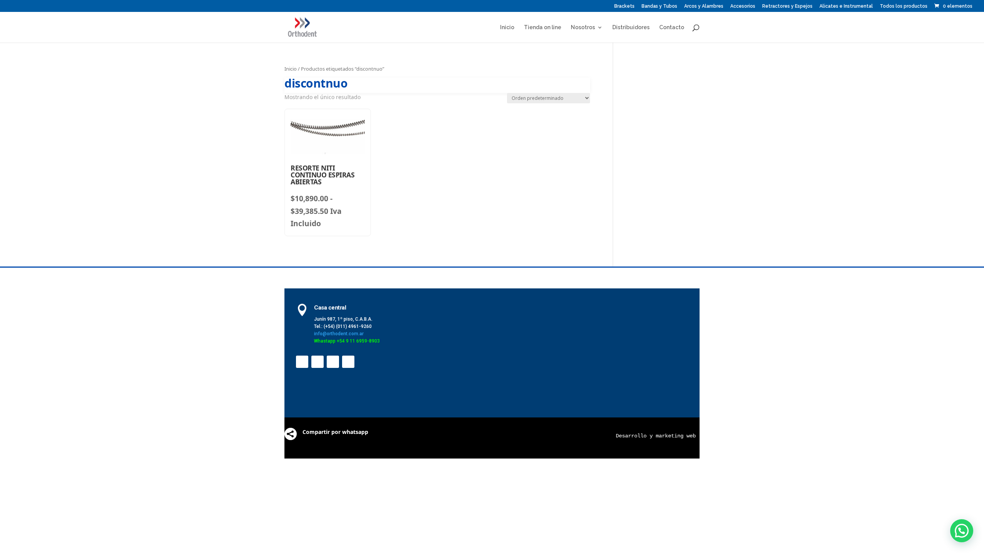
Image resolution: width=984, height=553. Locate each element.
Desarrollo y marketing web (656, 436)
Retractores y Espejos (787, 6)
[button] (961, 530)
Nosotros (583, 27)
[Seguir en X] (317, 362)
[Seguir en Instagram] (348, 362)
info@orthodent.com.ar (339, 333)
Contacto (671, 27)
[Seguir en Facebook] (302, 362)
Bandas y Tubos (659, 6)
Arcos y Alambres (703, 6)
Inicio (507, 27)
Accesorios (742, 6)
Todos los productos (903, 6)
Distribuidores (631, 27)
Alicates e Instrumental (846, 6)
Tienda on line (542, 27)
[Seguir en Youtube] (333, 362)
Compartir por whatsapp (335, 431)
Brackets (624, 6)
